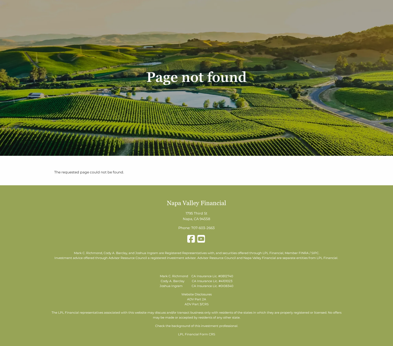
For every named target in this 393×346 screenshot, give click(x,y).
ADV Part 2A (196, 299)
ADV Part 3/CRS (197, 304)
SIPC (315, 253)
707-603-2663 (203, 228)
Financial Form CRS (200, 334)
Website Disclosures (196, 294)
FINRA (304, 253)
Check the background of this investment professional (196, 326)
